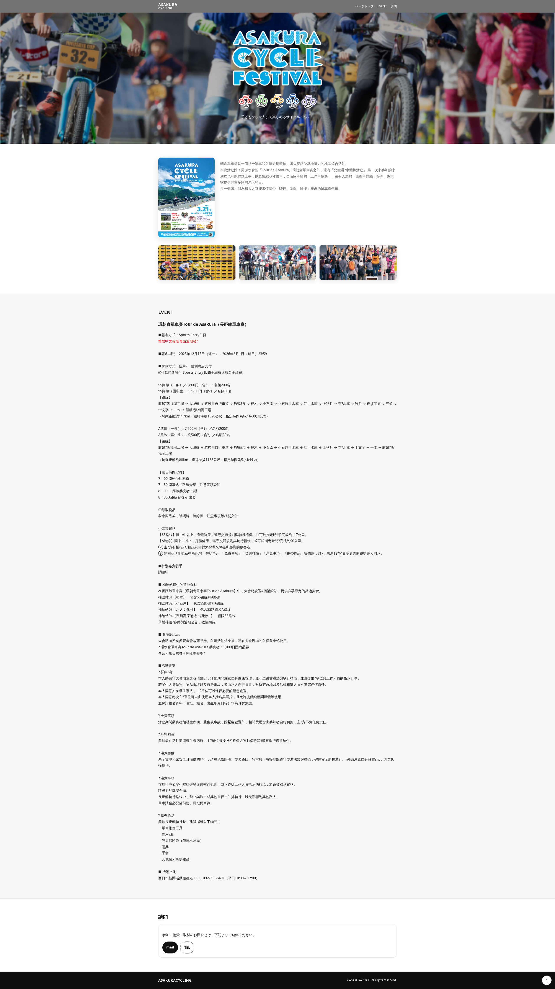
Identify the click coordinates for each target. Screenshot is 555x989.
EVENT (382, 6)
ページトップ (364, 6)
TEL (187, 947)
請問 (394, 6)
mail (170, 947)
